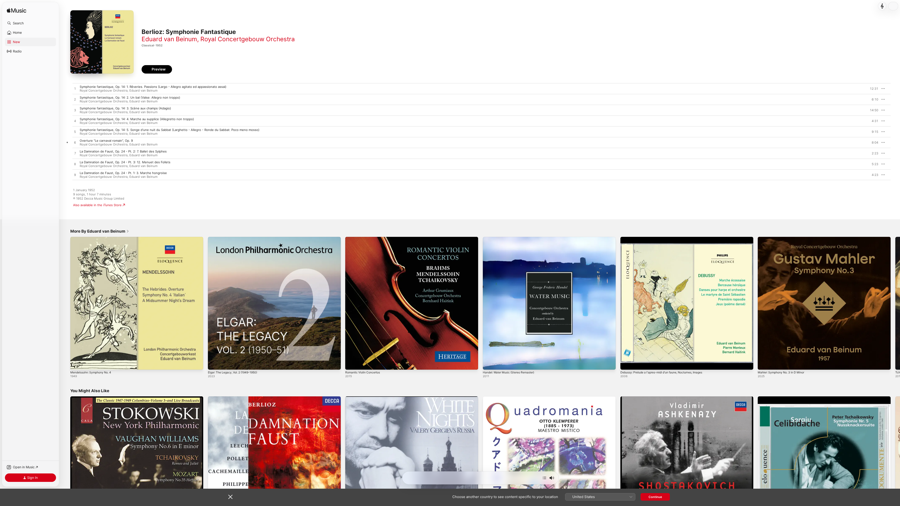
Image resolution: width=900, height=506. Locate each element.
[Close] (230, 497)
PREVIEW (873, 88)
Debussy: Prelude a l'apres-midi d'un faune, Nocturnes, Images (666, 239)
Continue (655, 497)
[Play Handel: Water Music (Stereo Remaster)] (488, 363)
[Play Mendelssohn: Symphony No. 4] (76, 363)
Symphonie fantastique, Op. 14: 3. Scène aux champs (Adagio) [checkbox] (125, 108)
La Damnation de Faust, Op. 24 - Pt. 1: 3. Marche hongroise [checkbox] (123, 173)
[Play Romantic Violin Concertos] (351, 363)
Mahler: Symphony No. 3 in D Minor (784, 239)
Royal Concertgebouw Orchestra (247, 39)
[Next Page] (895, 303)
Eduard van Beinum (169, 39)
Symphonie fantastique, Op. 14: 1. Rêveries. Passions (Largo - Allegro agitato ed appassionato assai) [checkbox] (153, 87)
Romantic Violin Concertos (364, 239)
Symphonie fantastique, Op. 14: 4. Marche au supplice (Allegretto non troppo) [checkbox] (137, 119)
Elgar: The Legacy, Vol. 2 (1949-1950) (235, 239)
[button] (30, 23)
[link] (99, 231)
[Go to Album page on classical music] (882, 6)
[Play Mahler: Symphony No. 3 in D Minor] (763, 363)
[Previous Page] (65, 303)
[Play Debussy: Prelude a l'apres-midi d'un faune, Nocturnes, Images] (626, 363)
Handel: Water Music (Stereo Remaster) (512, 239)
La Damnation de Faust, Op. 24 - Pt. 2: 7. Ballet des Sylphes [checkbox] (123, 151)
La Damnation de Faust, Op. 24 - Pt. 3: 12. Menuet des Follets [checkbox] (125, 162)
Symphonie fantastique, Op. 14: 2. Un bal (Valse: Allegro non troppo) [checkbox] (130, 97)
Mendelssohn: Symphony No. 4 (93, 239)
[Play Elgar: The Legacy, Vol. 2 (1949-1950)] (213, 363)
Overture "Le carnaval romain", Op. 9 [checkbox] (106, 140)
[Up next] (544, 478)
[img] (16, 10)
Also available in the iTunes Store (97, 205)
